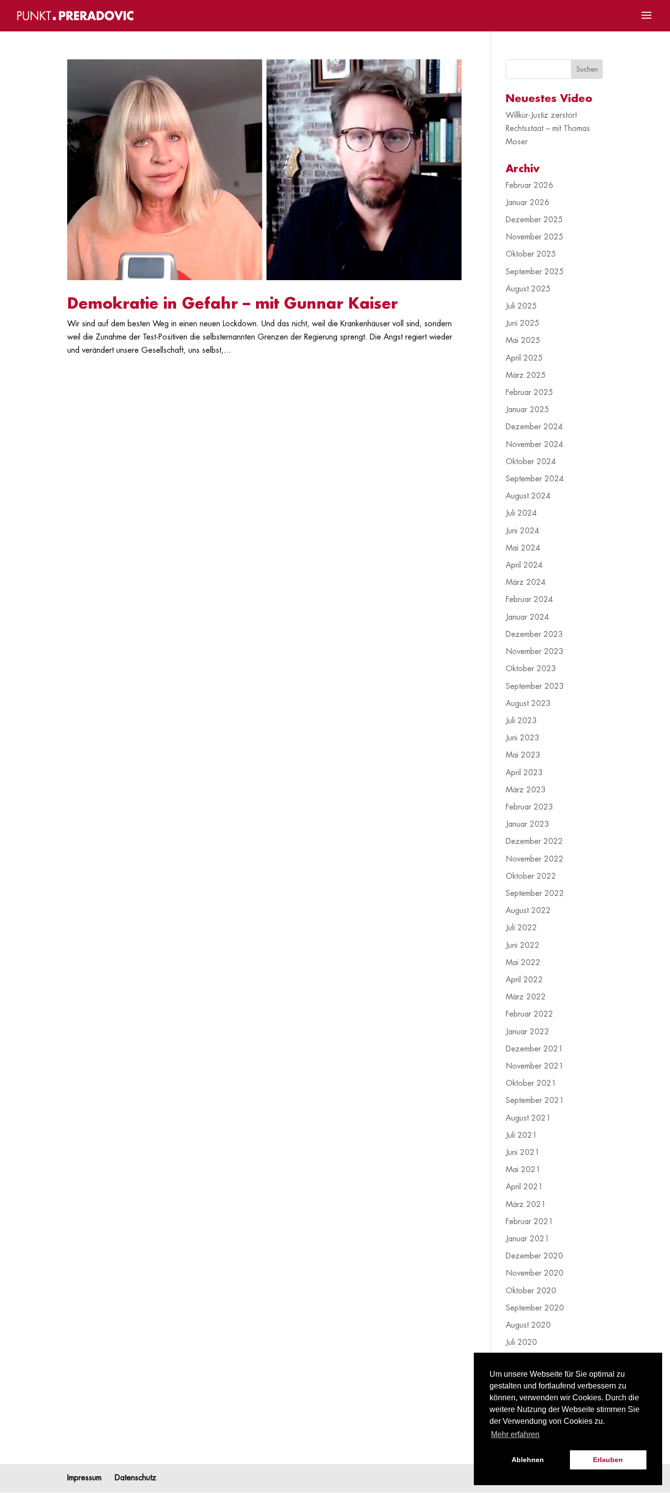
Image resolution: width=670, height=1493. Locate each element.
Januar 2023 (527, 824)
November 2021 (535, 1066)
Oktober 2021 (531, 1083)
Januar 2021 (527, 1239)
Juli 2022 (521, 928)
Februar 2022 (529, 1014)
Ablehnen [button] (528, 1460)
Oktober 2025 (531, 254)
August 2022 (528, 911)
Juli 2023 (521, 721)
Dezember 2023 (534, 634)
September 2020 (535, 1308)
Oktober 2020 (531, 1291)
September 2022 (535, 893)
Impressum (84, 1478)
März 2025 (526, 375)
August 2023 (528, 703)
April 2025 (524, 358)
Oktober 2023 (531, 669)
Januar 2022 (527, 1032)
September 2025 (535, 272)
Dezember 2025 (534, 220)
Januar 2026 (527, 203)
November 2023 (535, 651)
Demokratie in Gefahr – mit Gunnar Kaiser (232, 303)
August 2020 (528, 1325)
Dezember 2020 (534, 1256)
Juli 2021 (521, 1135)
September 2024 (535, 479)
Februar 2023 (529, 807)
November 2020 (535, 1273)
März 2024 (526, 582)
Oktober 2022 (531, 876)
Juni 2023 (523, 738)
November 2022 (535, 859)
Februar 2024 (529, 599)
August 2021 (528, 1118)
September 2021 (535, 1100)
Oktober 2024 (531, 462)
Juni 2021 (523, 1152)
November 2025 (535, 237)
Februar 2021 (529, 1222)
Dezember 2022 (534, 841)
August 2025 (528, 289)
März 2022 (526, 997)
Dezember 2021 (534, 1049)
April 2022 (524, 980)
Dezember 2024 (534, 427)
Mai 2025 (523, 340)
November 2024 (535, 444)
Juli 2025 (521, 306)
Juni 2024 (523, 531)
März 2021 (526, 1204)
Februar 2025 (529, 392)
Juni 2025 (523, 323)
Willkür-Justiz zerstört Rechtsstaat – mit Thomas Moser (548, 128)
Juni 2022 (523, 945)
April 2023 (524, 773)
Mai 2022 (523, 963)
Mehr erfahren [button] (515, 1434)
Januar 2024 (527, 617)
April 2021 (524, 1187)
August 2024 (528, 496)
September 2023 (535, 686)
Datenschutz (135, 1478)
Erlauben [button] (608, 1460)
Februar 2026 (529, 185)
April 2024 (524, 565)
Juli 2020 (521, 1342)
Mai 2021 (523, 1170)
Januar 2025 (527, 410)
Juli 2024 (521, 513)
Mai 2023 (523, 755)
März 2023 (526, 790)
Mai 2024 (523, 548)
